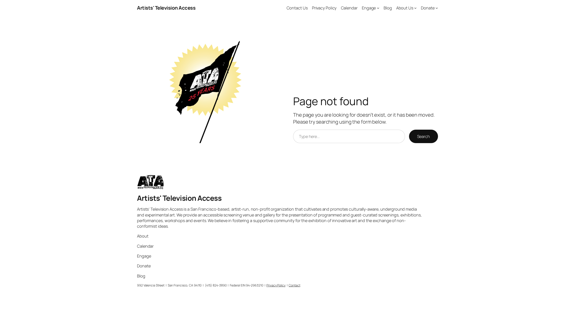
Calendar (349, 8)
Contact (294, 285)
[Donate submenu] (437, 8)
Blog (388, 8)
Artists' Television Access (166, 7)
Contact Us (297, 8)
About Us (404, 8)
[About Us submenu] (415, 8)
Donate (427, 8)
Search (423, 136)
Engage (369, 8)
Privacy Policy (324, 8)
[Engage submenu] (378, 8)
